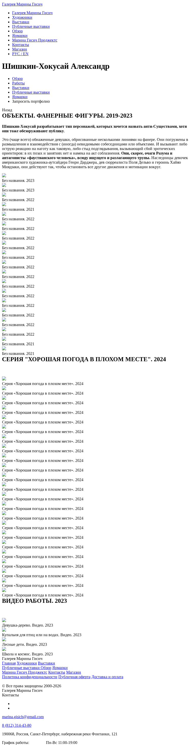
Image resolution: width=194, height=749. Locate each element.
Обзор (17, 78)
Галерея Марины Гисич (22, 4)
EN (20, 54)
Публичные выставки (31, 92)
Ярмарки (20, 97)
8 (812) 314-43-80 (16, 725)
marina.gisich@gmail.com (23, 717)
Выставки (20, 87)
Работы (18, 83)
